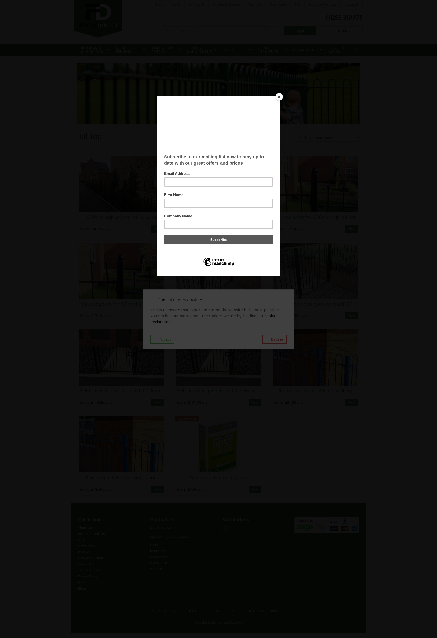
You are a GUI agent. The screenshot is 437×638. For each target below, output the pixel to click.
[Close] (279, 97)
